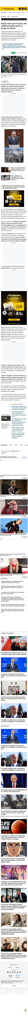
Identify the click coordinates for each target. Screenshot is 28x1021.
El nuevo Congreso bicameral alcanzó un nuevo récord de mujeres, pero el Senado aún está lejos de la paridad (13, 605)
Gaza (21, 445)
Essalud (22, 12)
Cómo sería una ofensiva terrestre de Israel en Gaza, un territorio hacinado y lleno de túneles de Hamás (13, 187)
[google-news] (20, 972)
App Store (10, 967)
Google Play (17, 967)
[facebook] (8, 972)
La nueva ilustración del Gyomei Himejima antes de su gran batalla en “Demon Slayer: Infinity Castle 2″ (13, 860)
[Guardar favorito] (23, 53)
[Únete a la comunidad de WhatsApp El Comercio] (13, 53)
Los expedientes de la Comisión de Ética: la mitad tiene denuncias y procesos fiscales (12, 593)
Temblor (10, 12)
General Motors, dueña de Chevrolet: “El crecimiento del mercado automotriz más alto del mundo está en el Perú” (12, 611)
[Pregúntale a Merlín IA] (25, 1010)
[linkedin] (17, 972)
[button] (5, 418)
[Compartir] (25, 53)
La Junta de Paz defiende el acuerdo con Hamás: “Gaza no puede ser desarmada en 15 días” (14, 675)
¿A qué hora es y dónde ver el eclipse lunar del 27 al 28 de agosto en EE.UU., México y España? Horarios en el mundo (13, 837)
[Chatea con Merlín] (20, 9)
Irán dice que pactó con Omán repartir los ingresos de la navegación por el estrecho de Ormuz (13, 698)
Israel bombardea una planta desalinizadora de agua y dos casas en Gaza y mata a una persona (13, 812)
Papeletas (18, 12)
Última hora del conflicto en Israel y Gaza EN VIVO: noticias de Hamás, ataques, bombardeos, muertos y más (14, 47)
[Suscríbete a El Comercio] (22, 9)
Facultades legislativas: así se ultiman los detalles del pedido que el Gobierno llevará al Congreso (12, 582)
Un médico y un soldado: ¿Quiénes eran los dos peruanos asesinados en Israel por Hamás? (13, 44)
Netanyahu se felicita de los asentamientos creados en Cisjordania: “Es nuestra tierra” (13, 720)
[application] (6, 418)
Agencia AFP (5, 81)
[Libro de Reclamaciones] (17, 976)
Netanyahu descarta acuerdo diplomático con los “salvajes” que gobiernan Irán (14, 790)
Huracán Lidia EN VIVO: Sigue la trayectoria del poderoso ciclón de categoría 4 (18, 435)
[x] (10, 972)
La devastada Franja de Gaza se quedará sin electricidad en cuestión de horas (19, 414)
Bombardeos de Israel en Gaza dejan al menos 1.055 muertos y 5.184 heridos (19, 408)
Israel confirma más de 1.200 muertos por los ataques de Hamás (18, 429)
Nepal (14, 12)
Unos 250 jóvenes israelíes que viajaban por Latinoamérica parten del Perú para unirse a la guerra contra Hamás (19, 422)
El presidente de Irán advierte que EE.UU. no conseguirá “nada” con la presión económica (13, 653)
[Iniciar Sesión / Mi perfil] (25, 9)
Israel (10, 445)
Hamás (15, 445)
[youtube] (15, 972)
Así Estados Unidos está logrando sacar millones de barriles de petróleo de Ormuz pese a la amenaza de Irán (12, 587)
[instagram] (13, 972)
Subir (13, 985)
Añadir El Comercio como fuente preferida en (14, 19)
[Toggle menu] (2, 9)
